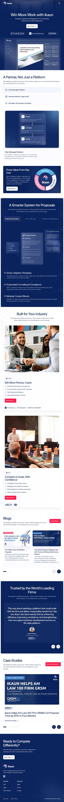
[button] (59, 3)
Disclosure (5, 798)
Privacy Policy (14, 798)
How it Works (7, 790)
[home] (7, 3)
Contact (19, 790)
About (19, 787)
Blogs (18, 784)
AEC (4, 784)
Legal (4, 787)
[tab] (12, 218)
